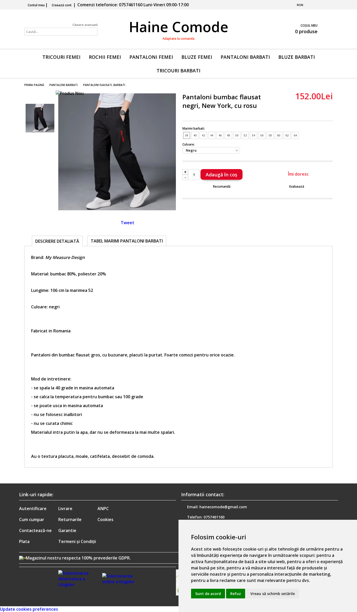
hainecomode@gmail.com (223, 506)
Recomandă (222, 186)
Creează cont (62, 5)
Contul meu (36, 5)
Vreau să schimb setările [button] (272, 593)
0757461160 (214, 517)
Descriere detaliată (57, 241)
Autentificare (33, 508)
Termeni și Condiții (77, 541)
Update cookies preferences (29, 609)
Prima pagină (34, 85)
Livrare (65, 508)
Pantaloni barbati (245, 57)
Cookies (105, 519)
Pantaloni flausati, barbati (104, 85)
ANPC (103, 508)
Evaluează (296, 186)
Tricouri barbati (178, 70)
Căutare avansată (84, 25)
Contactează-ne (35, 530)
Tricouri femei (61, 57)
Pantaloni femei (151, 57)
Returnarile (70, 519)
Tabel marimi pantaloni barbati (127, 241)
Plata (24, 541)
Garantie (67, 530)
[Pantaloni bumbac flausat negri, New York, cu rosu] (117, 209)
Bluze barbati (296, 57)
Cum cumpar (31, 519)
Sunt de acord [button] (208, 593)
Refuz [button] (235, 593)
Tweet (127, 223)
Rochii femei (105, 57)
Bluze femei (196, 57)
